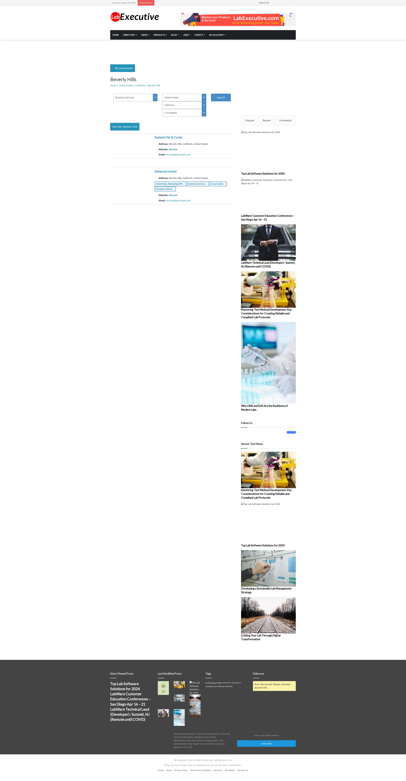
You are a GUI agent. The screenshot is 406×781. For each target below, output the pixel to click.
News (144, 35)
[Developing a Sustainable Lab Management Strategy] (268, 568)
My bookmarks (123, 68)
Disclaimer (230, 770)
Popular (250, 120)
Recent (267, 120)
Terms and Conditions (200, 770)
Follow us (258, 673)
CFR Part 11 (236, 683)
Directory (129, 35)
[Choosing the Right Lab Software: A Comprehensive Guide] (163, 713)
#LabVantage (210, 683)
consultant (209, 686)
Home (115, 35)
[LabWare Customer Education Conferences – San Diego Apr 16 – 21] (268, 196)
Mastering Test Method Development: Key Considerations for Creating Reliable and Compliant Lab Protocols (266, 313)
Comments (285, 120)
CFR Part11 (226, 683)
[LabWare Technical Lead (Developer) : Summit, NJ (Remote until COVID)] (268, 242)
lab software (219, 686)
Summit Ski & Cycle (168, 137)
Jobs (186, 35)
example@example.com (178, 154)
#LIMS (219, 683)
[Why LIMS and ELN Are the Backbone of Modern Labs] (268, 363)
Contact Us (242, 770)
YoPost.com (235, 10)
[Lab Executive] (139, 17)
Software (228, 686)
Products (159, 35)
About (169, 770)
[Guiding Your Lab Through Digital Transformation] (268, 615)
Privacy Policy (181, 770)
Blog (174, 35)
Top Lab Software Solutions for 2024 (263, 173)
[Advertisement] (203, 50)
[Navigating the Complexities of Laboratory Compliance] (179, 698)
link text (173, 149)
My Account (216, 35)
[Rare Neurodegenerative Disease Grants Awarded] (163, 688)
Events (199, 35)
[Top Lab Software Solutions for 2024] (268, 151)
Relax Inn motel (166, 171)
